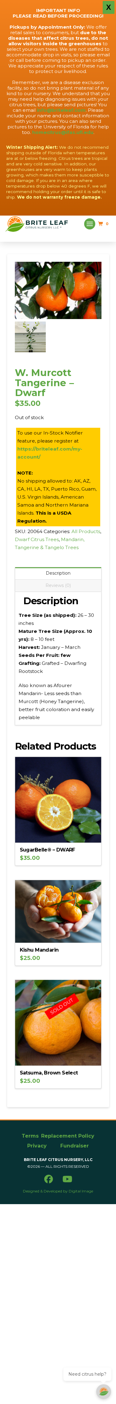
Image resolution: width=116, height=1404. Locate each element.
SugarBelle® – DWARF (47, 850)
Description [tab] (58, 573)
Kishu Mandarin (39, 950)
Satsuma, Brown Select (49, 1073)
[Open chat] (103, 1391)
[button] (89, 223)
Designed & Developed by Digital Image (58, 1191)
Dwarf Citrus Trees (37, 539)
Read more (58, 1056)
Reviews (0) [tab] (58, 585)
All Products (85, 531)
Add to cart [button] (61, 833)
